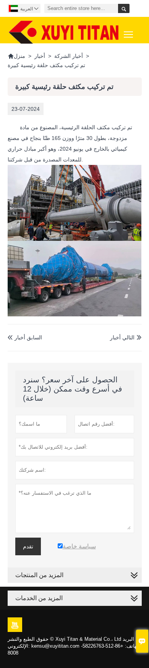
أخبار (39, 56)
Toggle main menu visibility (128, 33)
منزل (16, 56)
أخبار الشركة (68, 56)
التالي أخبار (122, 337)
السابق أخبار (25, 337)
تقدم (28, 546)
